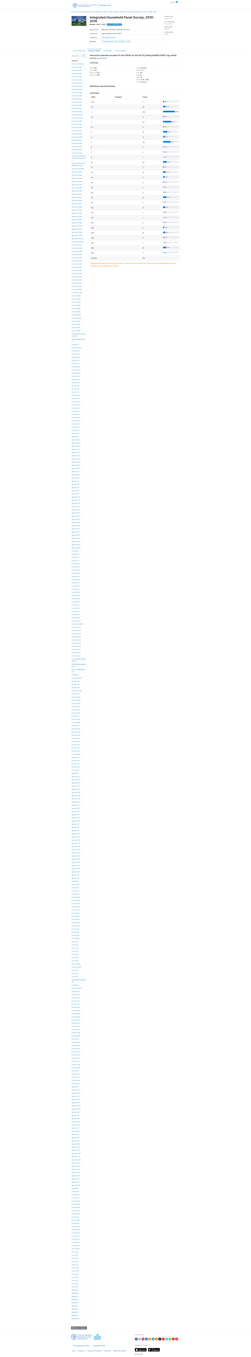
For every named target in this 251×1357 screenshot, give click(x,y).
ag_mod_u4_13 (76, 548)
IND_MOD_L (75, 1315)
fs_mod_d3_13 (76, 570)
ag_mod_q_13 (76, 519)
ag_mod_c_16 (76, 786)
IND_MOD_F (75, 1296)
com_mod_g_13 (76, 643)
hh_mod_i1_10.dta (77, 95)
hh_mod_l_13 (75, 392)
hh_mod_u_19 (76, 1074)
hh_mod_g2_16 (76, 700)
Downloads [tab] (108, 51)
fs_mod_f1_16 (75, 910)
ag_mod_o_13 (76, 506)
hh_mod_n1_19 (76, 1045)
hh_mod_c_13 (76, 354)
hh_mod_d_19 (76, 997)
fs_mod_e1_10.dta (77, 257)
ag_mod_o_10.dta (77, 213)
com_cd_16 (75, 951)
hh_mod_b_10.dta (77, 67)
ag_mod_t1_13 (76, 532)
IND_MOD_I (75, 1306)
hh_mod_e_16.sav (77, 690)
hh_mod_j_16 (75, 716)
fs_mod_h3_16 (76, 925)
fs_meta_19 (75, 1188)
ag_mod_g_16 (76, 808)
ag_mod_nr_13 (76, 503)
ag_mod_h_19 (76, 1121)
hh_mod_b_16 (76, 681)
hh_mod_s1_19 (76, 1064)
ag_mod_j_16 (75, 824)
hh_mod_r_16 (75, 748)
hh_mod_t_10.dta (76, 140)
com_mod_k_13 (76, 656)
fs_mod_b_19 (75, 1195)
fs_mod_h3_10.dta (77, 280)
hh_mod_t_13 (75, 424)
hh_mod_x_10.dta (77, 153)
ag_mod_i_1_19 (76, 1125)
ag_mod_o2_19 (76, 1160)
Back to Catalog (80, 1328)
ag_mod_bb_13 (76, 446)
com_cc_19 (75, 1258)
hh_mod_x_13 (75, 433)
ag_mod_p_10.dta (77, 216)
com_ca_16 (75, 941)
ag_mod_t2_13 (76, 535)
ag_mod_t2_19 (76, 1185)
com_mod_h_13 (76, 646)
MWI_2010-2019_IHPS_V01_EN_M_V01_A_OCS (133, 12)
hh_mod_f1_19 (76, 1007)
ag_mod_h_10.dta (77, 191)
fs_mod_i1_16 (75, 929)
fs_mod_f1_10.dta (77, 264)
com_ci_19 (75, 1280)
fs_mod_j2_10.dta (77, 292)
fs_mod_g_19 (75, 1223)
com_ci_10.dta (76, 324)
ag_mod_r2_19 (76, 1175)
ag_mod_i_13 (75, 481)
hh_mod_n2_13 (76, 401)
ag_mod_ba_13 (76, 443)
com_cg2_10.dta (76, 318)
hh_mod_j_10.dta (76, 102)
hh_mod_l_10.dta (76, 108)
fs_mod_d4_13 (76, 573)
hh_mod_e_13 (76, 360)
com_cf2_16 (75, 960)
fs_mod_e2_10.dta (77, 261)
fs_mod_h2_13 (76, 595)
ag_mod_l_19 (75, 1140)
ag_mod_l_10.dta (76, 203)
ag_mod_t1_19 (76, 1182)
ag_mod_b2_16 (76, 783)
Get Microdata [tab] (121, 51)
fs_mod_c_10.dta (76, 245)
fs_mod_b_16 (75, 887)
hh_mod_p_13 (76, 408)
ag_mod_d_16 (76, 789)
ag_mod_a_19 (76, 1090)
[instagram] (143, 1339)
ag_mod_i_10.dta (76, 194)
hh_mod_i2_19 (76, 1026)
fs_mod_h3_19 (76, 1233)
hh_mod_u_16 (76, 760)
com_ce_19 (75, 1264)
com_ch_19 (75, 1277)
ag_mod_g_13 (76, 474)
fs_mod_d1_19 (76, 1201)
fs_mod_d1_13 (76, 563)
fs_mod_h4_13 (76, 602)
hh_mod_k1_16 (76, 719)
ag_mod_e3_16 (76, 798)
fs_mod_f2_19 (76, 1220)
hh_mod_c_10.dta (77, 70)
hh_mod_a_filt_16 (77, 678)
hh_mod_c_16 (76, 684)
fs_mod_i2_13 (75, 608)
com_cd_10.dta (76, 305)
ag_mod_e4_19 (76, 1112)
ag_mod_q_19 (76, 1169)
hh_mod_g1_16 (76, 697)
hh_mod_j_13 (75, 386)
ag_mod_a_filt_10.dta (78, 168)
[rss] (149, 1339)
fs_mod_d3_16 (76, 900)
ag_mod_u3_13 (76, 544)
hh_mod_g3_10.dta (77, 89)
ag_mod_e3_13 (76, 462)
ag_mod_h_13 (76, 478)
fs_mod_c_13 (75, 560)
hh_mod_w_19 (76, 1080)
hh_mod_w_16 (76, 767)
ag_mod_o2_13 (76, 513)
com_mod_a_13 (76, 621)
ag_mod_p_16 (76, 852)
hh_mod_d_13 (76, 357)
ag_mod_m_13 (76, 497)
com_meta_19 (76, 1248)
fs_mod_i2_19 (75, 1239)
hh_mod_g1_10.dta (77, 83)
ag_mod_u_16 (76, 875)
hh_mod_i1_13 (76, 379)
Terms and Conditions (94, 1351)
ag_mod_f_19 (75, 1115)
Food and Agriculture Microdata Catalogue (89, 12)
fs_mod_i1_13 (75, 605)
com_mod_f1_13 (76, 636)
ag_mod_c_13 (76, 449)
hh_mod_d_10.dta (77, 73)
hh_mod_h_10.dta (77, 92)
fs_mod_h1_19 (76, 1226)
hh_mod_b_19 (76, 991)
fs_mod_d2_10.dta (77, 251)
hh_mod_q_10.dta (77, 127)
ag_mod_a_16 (76, 776)
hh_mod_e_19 (76, 1001)
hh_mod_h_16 (76, 706)
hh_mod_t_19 (75, 1071)
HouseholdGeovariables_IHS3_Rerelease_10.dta (79, 158)
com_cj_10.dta (76, 327)
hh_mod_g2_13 (76, 370)
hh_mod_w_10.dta (77, 149)
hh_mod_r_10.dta (76, 130)
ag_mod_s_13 (75, 528)
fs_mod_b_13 (75, 557)
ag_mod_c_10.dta (77, 175)
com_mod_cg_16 (76, 967)
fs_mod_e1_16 (76, 903)
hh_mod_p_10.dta (77, 124)
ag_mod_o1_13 (76, 509)
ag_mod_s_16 (75, 865)
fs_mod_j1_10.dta (76, 289)
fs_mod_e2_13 (76, 579)
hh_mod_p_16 (76, 741)
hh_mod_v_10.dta (76, 146)
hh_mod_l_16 (75, 725)
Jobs (73, 1351)
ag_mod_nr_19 (76, 1150)
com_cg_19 (75, 1274)
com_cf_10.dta (76, 311)
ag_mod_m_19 (76, 1144)
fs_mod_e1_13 (76, 576)
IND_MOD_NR (75, 1318)
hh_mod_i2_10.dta (77, 99)
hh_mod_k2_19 (76, 1036)
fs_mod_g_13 (75, 589)
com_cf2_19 (75, 1271)
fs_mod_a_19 (75, 1191)
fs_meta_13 (75, 551)
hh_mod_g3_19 (76, 1017)
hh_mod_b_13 (76, 351)
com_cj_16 (75, 976)
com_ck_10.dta (76, 331)
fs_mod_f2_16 (76, 913)
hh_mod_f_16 (75, 694)
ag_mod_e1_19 (76, 1102)
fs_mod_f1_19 (75, 1217)
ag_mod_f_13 (75, 471)
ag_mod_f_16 (75, 805)
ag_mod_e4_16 (76, 802)
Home (73, 12)
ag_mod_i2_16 (76, 821)
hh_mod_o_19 (76, 1052)
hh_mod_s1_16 (76, 751)
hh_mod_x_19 (75, 1083)
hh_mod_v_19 (75, 1077)
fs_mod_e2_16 (76, 906)
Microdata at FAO (105, 5)
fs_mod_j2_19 (76, 1245)
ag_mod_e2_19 (76, 1105)
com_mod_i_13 (76, 649)
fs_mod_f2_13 (76, 586)
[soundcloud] (156, 1339)
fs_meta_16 (75, 881)
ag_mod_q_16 (76, 856)
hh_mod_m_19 (76, 1042)
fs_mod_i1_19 (75, 1236)
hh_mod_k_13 (75, 389)
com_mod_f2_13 (76, 640)
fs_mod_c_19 (75, 1198)
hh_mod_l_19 (75, 1039)
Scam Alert (107, 1351)
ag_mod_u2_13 (76, 541)
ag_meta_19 (75, 1086)
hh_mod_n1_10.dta (77, 114)
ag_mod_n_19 (76, 1147)
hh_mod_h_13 (76, 376)
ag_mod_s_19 (75, 1179)
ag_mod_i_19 (75, 1128)
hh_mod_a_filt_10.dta (78, 64)
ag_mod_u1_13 (76, 538)
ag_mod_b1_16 (76, 779)
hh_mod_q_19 (76, 1058)
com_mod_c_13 (76, 627)
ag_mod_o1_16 (76, 846)
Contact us (81, 1351)
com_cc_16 (75, 948)
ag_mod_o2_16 (76, 849)
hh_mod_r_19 (75, 1061)
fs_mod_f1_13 (75, 583)
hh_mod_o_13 (76, 405)
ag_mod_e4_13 (76, 465)
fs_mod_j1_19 (75, 1242)
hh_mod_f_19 (75, 1004)
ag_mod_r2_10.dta (77, 226)
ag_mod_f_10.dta (76, 184)
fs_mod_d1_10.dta (77, 248)
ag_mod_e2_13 (76, 459)
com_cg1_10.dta (76, 315)
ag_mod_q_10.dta (77, 219)
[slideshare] (153, 1339)
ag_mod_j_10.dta (76, 197)
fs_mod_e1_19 (76, 1210)
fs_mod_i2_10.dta (77, 286)
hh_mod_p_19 (76, 1055)
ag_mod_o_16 (76, 843)
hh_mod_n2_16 (76, 735)
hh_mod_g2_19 (76, 1013)
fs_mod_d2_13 (76, 567)
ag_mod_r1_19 (76, 1172)
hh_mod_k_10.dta (77, 105)
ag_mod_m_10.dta (77, 207)
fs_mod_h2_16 (76, 922)
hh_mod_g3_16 (76, 703)
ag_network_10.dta (77, 238)
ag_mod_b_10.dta (77, 172)
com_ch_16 (75, 970)
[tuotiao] (163, 1339)
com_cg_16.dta (76, 964)
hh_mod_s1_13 (76, 417)
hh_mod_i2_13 (76, 382)
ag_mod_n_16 (76, 837)
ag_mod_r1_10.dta (77, 222)
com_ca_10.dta (76, 296)
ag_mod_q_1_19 (76, 1166)
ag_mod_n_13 (76, 500)
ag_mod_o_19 (76, 1156)
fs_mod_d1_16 (76, 894)
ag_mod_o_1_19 (76, 1153)
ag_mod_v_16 (75, 878)
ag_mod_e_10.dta (77, 181)
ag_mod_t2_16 (76, 872)
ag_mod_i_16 (75, 814)
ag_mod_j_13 (75, 487)
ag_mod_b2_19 (76, 1093)
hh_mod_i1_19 (76, 1023)
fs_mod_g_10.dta (76, 270)
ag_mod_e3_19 (76, 1109)
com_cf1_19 (75, 1268)
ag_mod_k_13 (75, 490)
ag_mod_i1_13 (76, 484)
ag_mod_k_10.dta (77, 200)
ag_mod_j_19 (75, 1134)
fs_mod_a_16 (75, 884)
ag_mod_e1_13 (76, 455)
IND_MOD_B (75, 1293)
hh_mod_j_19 (75, 1029)
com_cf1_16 (75, 957)
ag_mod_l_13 (75, 493)
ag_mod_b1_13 (76, 440)
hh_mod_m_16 (76, 729)
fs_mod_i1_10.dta (76, 283)
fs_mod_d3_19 (76, 1207)
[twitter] (166, 1339)
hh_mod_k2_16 (76, 722)
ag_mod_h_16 (76, 811)
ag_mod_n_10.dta (77, 210)
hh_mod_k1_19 (76, 1032)
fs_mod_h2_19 (76, 1229)
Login (171, 2)
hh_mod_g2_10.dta (77, 86)
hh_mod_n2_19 (76, 1048)
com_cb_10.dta (76, 299)
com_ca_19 (75, 1252)
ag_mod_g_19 (76, 1118)
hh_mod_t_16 (75, 757)
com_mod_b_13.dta (77, 624)
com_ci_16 (75, 973)
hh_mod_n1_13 (76, 398)
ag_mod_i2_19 (76, 1131)
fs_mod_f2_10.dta (77, 267)
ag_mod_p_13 (76, 516)
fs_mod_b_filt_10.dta (77, 241)
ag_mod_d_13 (76, 452)
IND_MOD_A (75, 1290)
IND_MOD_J (75, 1309)
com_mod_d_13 (76, 630)
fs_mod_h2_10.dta (77, 276)
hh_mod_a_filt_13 (77, 347)
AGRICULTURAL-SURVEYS (110, 12)
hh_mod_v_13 (75, 430)
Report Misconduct (120, 1351)
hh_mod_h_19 (76, 1020)
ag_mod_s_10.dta (77, 229)
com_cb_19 (75, 1255)
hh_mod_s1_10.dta (77, 134)
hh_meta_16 (75, 675)
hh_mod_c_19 (76, 994)
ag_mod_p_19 (76, 1163)
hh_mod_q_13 (76, 411)
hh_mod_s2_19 (76, 1067)
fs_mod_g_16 (75, 916)
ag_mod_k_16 (75, 827)
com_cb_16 (75, 945)
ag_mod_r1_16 (76, 859)
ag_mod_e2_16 (76, 795)
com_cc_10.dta (76, 302)
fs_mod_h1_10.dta (77, 273)
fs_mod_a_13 (75, 554)
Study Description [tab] (79, 51)
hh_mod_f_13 (75, 363)
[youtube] (176, 1339)
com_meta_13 (76, 617)
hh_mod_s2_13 (76, 420)
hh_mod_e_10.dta (77, 76)
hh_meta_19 (75, 985)
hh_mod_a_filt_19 (77, 988)
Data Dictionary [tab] (94, 51)
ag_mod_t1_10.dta (77, 232)
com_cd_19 (75, 1261)
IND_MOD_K (75, 1312)
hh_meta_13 (75, 344)
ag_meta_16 (75, 773)
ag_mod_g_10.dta (77, 188)
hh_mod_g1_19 (76, 1010)
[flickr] (139, 1339)
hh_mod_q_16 (76, 744)
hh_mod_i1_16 (76, 710)
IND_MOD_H (75, 1302)
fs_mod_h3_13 (76, 598)
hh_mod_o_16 (76, 738)
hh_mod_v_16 (75, 763)
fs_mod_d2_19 (76, 1204)
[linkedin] (146, 1339)
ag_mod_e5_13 (76, 468)
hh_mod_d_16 (76, 687)
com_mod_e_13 (76, 633)
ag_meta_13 (75, 436)
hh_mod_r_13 (75, 414)
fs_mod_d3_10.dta (77, 254)
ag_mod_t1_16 (76, 868)
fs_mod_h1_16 (76, 919)
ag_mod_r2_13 (76, 525)
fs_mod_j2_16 (76, 935)
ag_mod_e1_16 (76, 792)
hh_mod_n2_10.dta (77, 118)
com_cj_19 (75, 1283)
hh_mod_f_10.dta (76, 80)
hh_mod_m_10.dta (77, 111)
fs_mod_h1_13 (76, 592)
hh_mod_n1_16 (76, 732)
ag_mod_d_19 (76, 1099)
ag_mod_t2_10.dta (77, 235)
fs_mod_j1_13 (75, 611)
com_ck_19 (75, 1287)
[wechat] (170, 1339)
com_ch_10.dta (76, 321)
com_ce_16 (75, 954)
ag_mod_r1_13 (76, 522)
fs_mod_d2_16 (76, 897)
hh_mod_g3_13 (76, 373)
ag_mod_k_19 (75, 1137)
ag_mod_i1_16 (76, 817)
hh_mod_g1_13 (76, 366)
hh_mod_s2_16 (76, 754)
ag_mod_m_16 (76, 833)
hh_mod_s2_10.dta (77, 137)
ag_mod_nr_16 (76, 840)
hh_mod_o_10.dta (77, 121)
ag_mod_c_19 (76, 1096)
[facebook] (136, 1339)
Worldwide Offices (99, 1346)
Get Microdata (115, 24)
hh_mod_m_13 (76, 395)
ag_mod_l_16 (75, 830)
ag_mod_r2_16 (76, 862)
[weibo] (173, 1339)
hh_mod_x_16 (75, 770)
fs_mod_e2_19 (76, 1214)
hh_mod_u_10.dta (77, 143)
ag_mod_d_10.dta (77, 178)
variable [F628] (152, 12)
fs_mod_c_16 (75, 891)
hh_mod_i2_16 (76, 713)
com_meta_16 (76, 938)
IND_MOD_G (75, 1299)
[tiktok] (159, 1339)
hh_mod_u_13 (76, 427)
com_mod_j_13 (76, 652)
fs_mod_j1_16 (75, 932)
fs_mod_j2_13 (76, 614)
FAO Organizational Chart (81, 1346)
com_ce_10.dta (76, 308)
